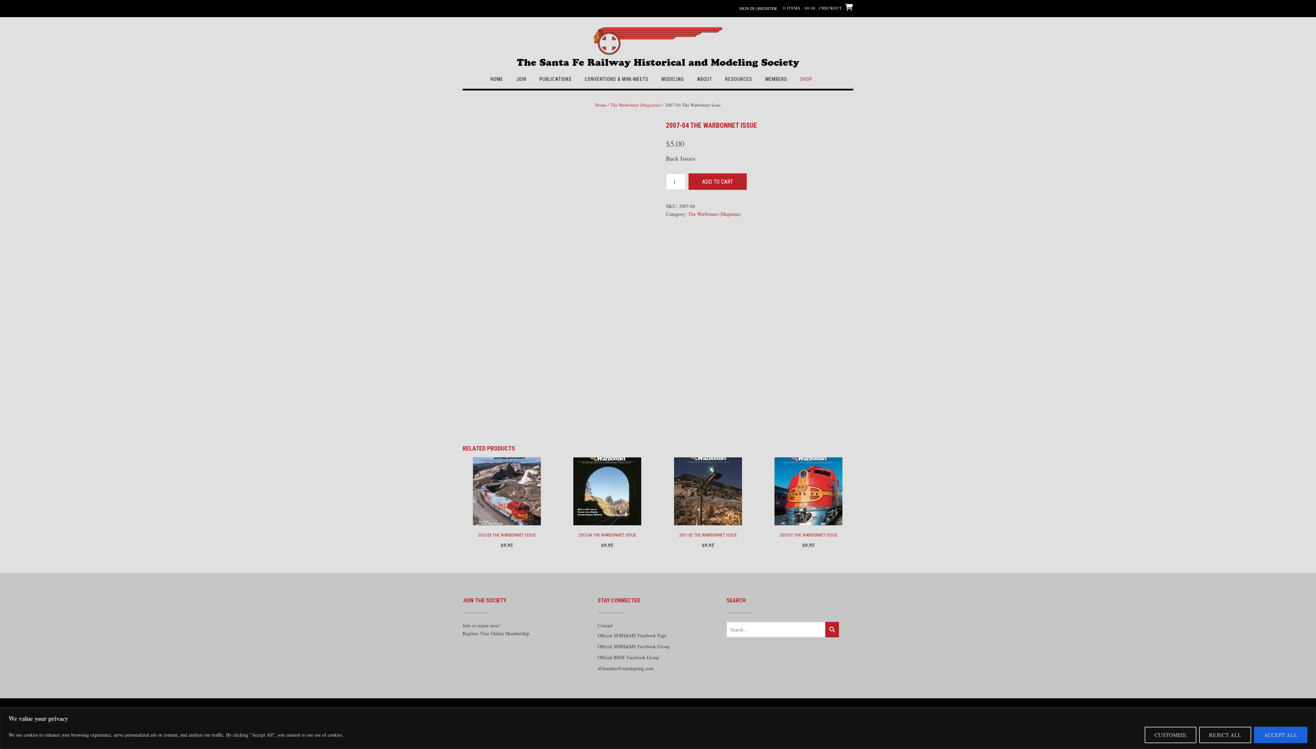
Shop (806, 79)
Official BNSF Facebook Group (628, 657)
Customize (1170, 734)
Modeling (672, 79)
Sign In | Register (758, 8)
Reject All (1225, 734)
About (704, 79)
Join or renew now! (481, 625)
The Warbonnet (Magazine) (635, 105)
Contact (605, 625)
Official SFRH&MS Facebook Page (632, 635)
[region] (658, 728)
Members (776, 79)
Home (496, 79)
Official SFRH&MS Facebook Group (634, 646)
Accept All (1280, 734)
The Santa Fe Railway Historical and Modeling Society (658, 59)
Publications (555, 79)
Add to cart (717, 182)
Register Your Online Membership (496, 633)
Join (521, 79)
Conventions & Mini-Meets (616, 79)
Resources (738, 79)
